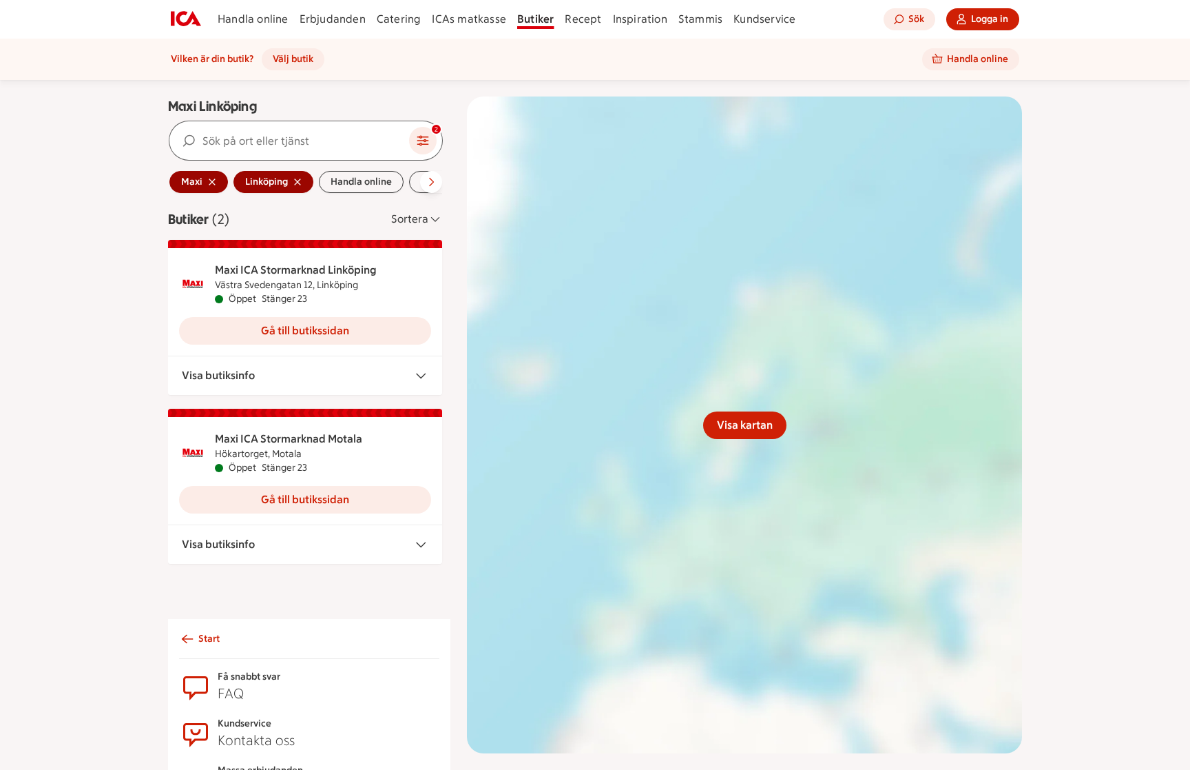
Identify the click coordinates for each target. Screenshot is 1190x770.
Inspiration (640, 19)
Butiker (535, 19)
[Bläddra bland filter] (431, 182)
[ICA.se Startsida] (186, 19)
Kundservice (764, 19)
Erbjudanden (333, 19)
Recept (583, 19)
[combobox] (289, 140)
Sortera (409, 218)
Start (209, 639)
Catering (399, 19)
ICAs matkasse (469, 19)
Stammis (700, 19)
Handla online (253, 19)
